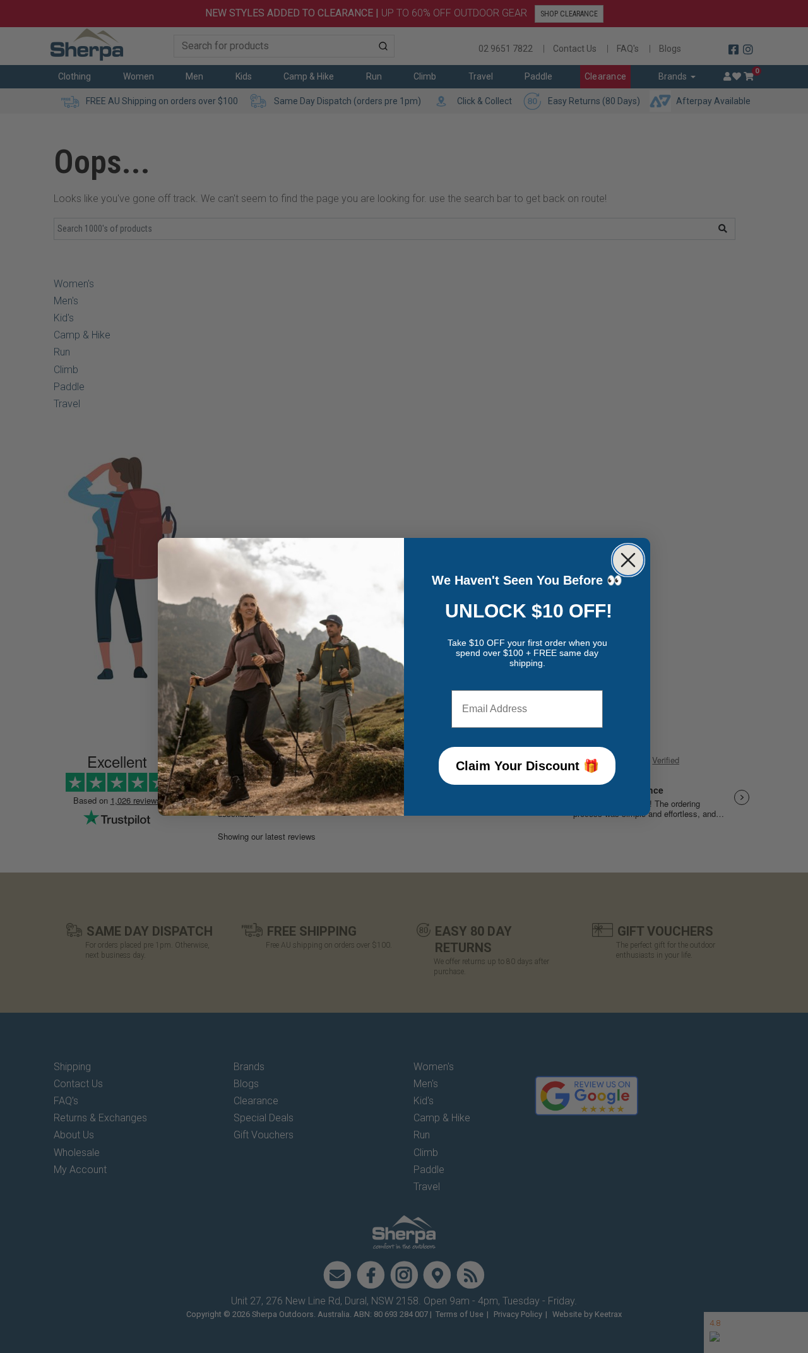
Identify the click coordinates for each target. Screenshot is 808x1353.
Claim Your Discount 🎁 (527, 766)
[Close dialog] (628, 560)
